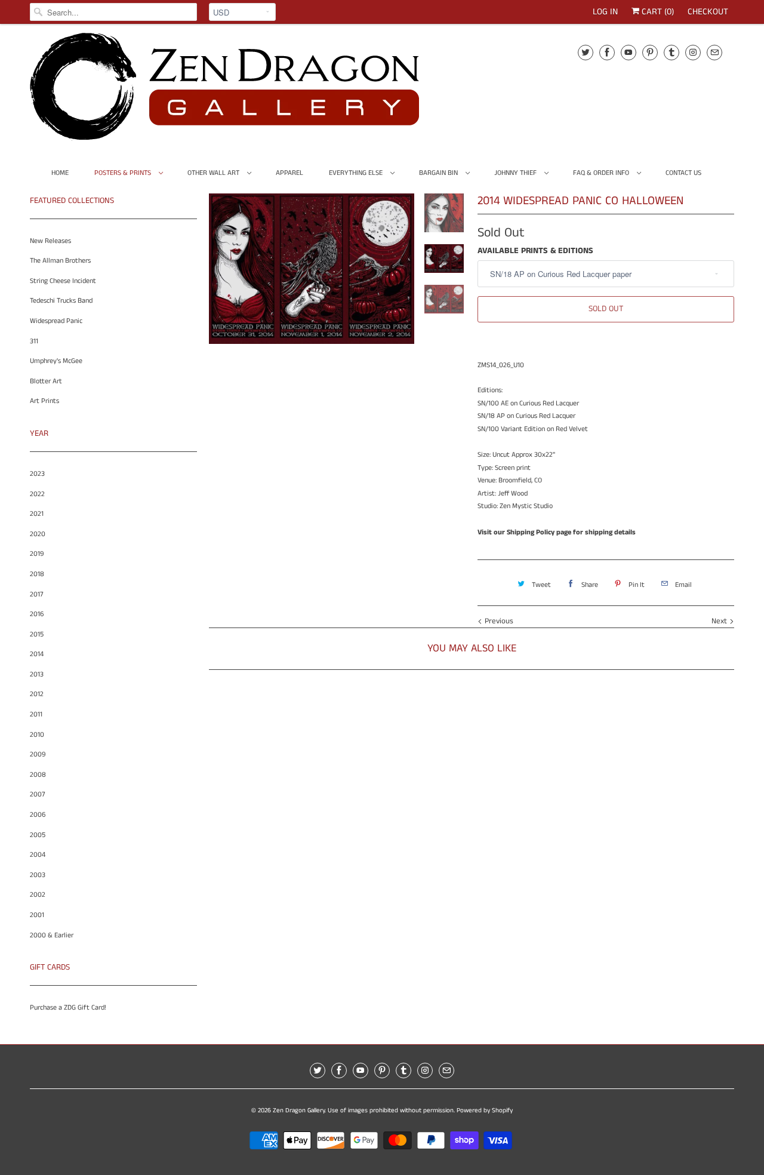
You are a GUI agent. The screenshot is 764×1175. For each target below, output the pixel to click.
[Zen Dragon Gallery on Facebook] (607, 52)
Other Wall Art (214, 173)
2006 (37, 815)
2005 (37, 835)
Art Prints (44, 401)
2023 (37, 474)
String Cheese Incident (63, 281)
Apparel (289, 173)
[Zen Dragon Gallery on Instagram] (693, 52)
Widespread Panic (56, 321)
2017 (37, 594)
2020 (37, 534)
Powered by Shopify (485, 1110)
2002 (37, 895)
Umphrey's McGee (56, 361)
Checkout (708, 11)
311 (34, 341)
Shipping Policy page (539, 532)
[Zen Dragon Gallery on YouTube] (628, 52)
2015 (37, 634)
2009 (37, 754)
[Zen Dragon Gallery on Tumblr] (671, 52)
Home (60, 173)
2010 (37, 735)
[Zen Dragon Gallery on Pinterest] (650, 52)
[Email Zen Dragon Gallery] (714, 52)
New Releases (50, 241)
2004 (37, 855)
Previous (497, 621)
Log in (605, 11)
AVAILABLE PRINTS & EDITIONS (535, 251)
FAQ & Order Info (602, 173)
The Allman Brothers (60, 261)
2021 (37, 514)
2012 (37, 694)
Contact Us (683, 173)
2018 (37, 574)
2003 (37, 875)
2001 (37, 915)
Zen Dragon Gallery (299, 1110)
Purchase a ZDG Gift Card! (68, 1007)
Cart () (656, 11)
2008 (38, 775)
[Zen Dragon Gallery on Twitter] (585, 52)
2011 (36, 714)
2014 (37, 654)
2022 (37, 494)
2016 (37, 614)
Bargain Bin (439, 173)
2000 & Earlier (51, 935)
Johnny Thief (516, 173)
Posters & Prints (123, 173)
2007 (37, 794)
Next (720, 621)
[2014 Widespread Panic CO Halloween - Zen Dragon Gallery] (311, 268)
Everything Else (356, 173)
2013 (37, 674)
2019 (37, 554)
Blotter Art (46, 381)
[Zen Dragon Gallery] (245, 91)
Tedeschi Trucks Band (61, 301)
